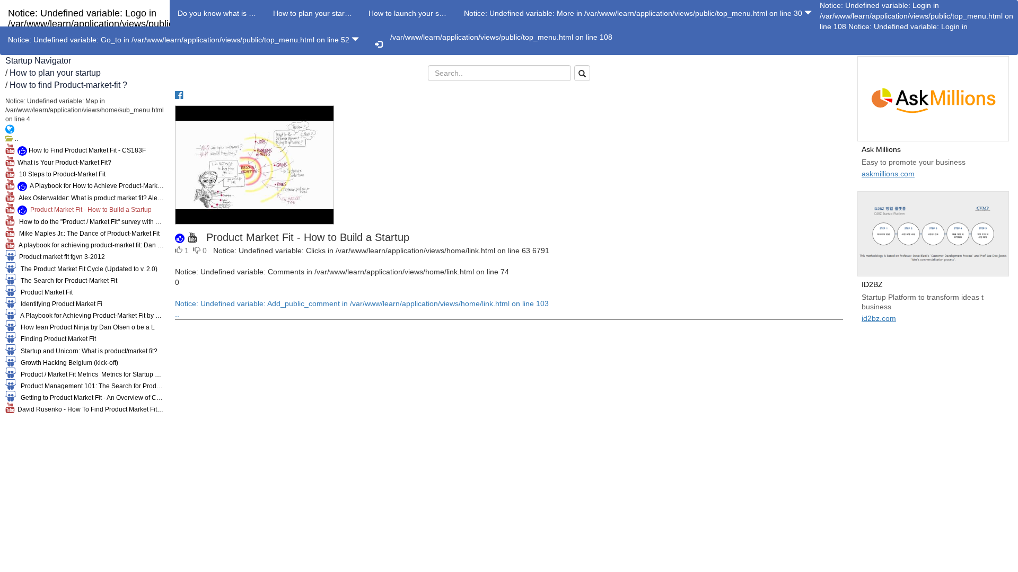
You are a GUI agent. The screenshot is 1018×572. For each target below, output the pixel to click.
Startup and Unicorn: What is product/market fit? (86, 351)
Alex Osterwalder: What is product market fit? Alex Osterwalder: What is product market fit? (89, 198)
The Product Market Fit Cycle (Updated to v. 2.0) (86, 269)
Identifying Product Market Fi (59, 304)
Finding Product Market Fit (56, 339)
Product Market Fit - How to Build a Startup (89, 209)
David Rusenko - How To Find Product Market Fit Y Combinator (89, 409)
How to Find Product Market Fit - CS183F (86, 150)
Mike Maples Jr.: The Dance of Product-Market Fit (87, 233)
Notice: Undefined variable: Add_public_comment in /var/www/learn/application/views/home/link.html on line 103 (362, 308)
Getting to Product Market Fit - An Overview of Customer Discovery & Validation (90, 397)
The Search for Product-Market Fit (66, 280)
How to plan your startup (55, 72)
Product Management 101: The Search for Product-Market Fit (90, 386)
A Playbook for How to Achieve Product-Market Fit (95, 186)
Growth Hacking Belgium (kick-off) (67, 363)
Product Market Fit (44, 292)
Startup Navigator (38, 60)
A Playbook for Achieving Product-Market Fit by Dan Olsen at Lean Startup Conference (90, 315)
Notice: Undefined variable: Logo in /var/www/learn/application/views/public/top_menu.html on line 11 (123, 17)
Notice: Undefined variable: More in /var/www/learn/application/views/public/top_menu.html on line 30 (634, 13)
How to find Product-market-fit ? (68, 85)
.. (15, 138)
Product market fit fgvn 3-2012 (60, 257)
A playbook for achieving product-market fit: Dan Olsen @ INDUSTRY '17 (89, 245)
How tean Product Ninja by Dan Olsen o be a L (85, 327)
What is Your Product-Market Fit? (62, 162)
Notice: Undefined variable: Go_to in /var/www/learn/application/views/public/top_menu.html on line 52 (180, 39)
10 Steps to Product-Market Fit (60, 174)
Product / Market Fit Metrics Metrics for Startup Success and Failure (90, 374)
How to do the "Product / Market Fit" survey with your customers (89, 222)
